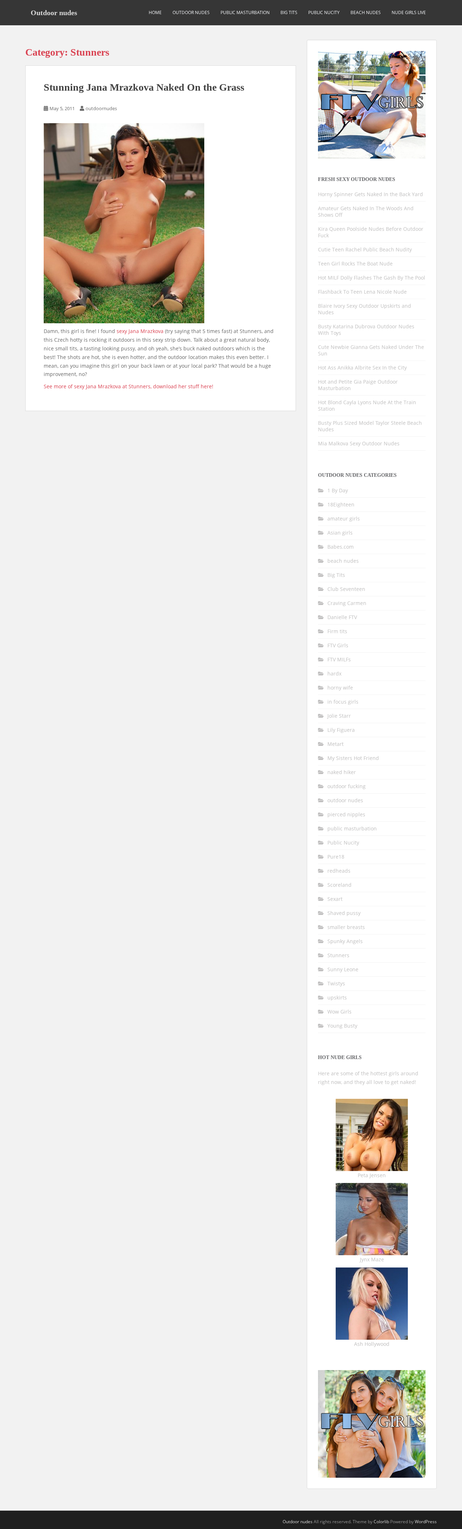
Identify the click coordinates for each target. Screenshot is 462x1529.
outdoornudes (101, 108)
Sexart (335, 898)
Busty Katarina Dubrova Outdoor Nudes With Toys (366, 329)
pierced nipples (346, 814)
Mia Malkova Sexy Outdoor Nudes (359, 443)
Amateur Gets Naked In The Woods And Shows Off (366, 211)
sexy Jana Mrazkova (140, 331)
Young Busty (342, 1025)
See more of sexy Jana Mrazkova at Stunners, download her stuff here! (128, 386)
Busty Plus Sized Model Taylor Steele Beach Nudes (370, 426)
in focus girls (342, 701)
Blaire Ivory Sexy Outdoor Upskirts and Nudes (364, 309)
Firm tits (337, 631)
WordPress (426, 1522)
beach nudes (365, 12)
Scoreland (339, 884)
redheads (338, 870)
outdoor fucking (346, 786)
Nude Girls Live (409, 12)
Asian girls (340, 532)
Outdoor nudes (54, 13)
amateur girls (343, 518)
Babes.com (340, 546)
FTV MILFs (339, 659)
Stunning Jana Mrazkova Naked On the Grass (144, 87)
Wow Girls (339, 1011)
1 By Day (337, 490)
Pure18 (335, 856)
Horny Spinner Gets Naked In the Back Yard (370, 194)
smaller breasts (346, 927)
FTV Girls (337, 645)
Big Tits (288, 12)
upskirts (337, 997)
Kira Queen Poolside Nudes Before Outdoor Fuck (370, 232)
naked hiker (341, 772)
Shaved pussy (344, 913)
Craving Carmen (346, 603)
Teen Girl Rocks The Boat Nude (355, 263)
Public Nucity (324, 12)
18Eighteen (340, 504)
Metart (335, 743)
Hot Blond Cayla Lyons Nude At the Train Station (367, 405)
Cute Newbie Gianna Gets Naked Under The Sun (371, 350)
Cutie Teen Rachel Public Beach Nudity (365, 249)
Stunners (338, 955)
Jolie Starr (339, 715)
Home (155, 12)
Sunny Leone (342, 969)
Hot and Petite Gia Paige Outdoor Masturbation (358, 385)
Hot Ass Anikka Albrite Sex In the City (362, 367)
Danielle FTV (342, 617)
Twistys (336, 983)
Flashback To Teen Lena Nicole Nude (362, 291)
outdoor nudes (191, 12)
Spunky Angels (345, 941)
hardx (334, 673)
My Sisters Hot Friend (353, 758)
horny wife (340, 687)
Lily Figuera (341, 729)
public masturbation (245, 12)
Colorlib (381, 1522)
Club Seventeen (346, 589)
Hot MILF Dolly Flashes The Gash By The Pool (371, 277)
